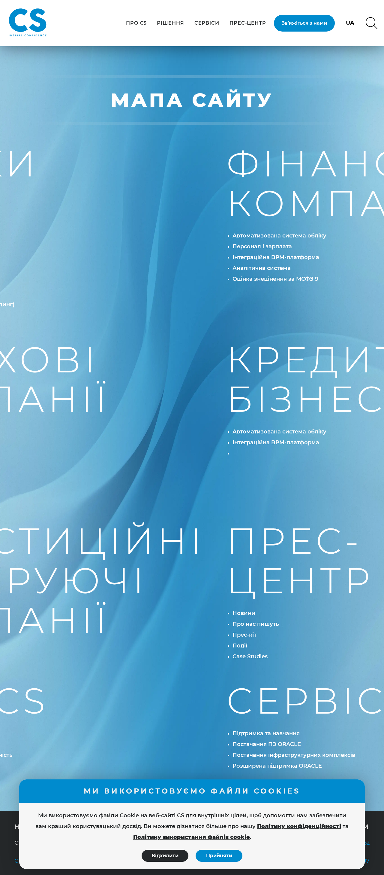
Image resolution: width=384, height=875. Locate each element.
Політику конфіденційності (299, 826)
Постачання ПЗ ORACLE (266, 744)
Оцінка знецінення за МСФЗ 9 (275, 279)
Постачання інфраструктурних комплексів (293, 755)
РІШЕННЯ (170, 23)
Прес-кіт (244, 635)
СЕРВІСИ (206, 23)
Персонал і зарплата (262, 246)
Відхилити (165, 855)
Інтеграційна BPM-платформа (275, 257)
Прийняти (219, 855)
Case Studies (250, 656)
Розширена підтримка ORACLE (277, 766)
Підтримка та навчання (266, 733)
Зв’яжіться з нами (304, 23)
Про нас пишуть (255, 624)
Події (239, 645)
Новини (243, 613)
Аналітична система (261, 268)
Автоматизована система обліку (279, 235)
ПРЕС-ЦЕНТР (248, 23)
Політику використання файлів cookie (191, 837)
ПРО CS (136, 23)
